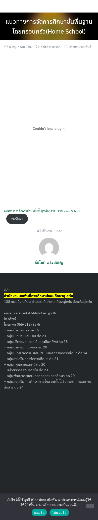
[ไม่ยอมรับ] (90, 506)
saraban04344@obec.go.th (35, 312)
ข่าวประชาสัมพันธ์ (80, 46)
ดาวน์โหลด (17, 219)
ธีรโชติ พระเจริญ (51, 46)
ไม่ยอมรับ (59, 512)
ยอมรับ (39, 512)
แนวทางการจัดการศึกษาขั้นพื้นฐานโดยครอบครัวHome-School (42, 211)
